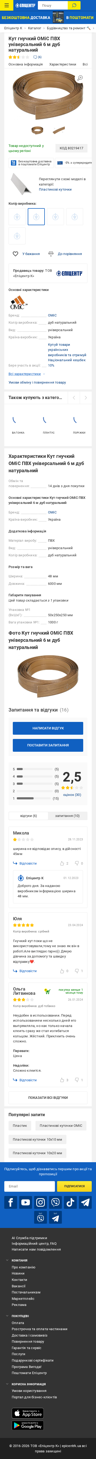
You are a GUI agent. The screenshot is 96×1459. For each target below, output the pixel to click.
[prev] (74, 398)
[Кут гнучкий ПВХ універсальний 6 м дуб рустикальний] (55, 216)
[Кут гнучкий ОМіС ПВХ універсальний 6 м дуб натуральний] (36, 216)
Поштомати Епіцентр (29, 1373)
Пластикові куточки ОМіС (61, 1126)
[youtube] (25, 1202)
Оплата (18, 1323)
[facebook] (10, 1202)
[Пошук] (74, 5)
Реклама (19, 1305)
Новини (18, 1273)
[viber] (55, 1202)
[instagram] (40, 1202)
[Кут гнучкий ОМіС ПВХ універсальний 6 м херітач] (17, 216)
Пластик (20, 1126)
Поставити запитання (48, 745)
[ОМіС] (22, 303)
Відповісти (28, 863)
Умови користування (29, 1391)
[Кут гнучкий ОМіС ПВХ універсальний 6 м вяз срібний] (17, 235)
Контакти (19, 1280)
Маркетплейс (23, 1299)
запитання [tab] (64, 816)
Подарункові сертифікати (33, 1360)
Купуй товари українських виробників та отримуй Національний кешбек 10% (67, 355)
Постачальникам (26, 1292)
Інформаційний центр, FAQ (34, 1244)
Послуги (18, 1354)
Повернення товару (28, 1341)
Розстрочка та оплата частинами (39, 1329)
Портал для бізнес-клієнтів (34, 1397)
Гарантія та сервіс (27, 1348)
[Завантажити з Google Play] (28, 1425)
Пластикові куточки (55, 189)
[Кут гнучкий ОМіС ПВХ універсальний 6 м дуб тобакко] (74, 216)
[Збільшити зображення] (80, 78)
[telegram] (85, 1202)
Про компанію (23, 1267)
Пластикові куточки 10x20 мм (37, 1153)
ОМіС (52, 315)
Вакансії (19, 1286)
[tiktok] (70, 1202)
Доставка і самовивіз (29, 1335)
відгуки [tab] (26, 816)
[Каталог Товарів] (6, 5)
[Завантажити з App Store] (28, 1413)
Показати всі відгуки (48, 1098)
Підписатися (74, 1186)
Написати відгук (48, 728)
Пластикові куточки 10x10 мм (37, 1139)
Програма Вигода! (26, 1367)
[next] (86, 398)
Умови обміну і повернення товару (37, 382)
